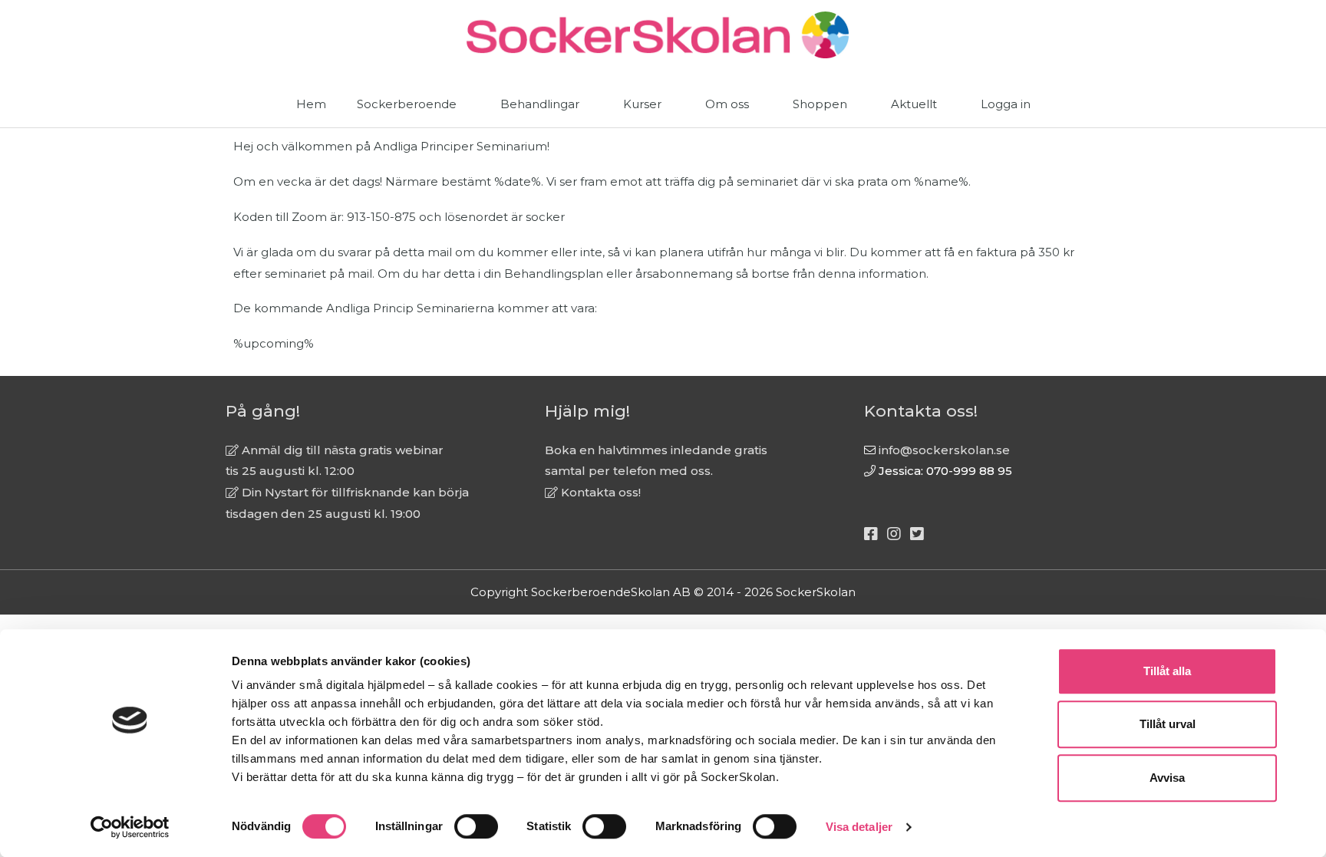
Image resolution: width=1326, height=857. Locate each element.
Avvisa (1167, 777)
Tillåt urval (1168, 724)
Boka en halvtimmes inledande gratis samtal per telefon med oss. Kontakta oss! (656, 471)
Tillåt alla (1167, 670)
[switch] (476, 826)
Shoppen (820, 104)
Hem (311, 104)
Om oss (727, 104)
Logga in (1006, 104)
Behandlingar (539, 104)
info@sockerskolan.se (944, 450)
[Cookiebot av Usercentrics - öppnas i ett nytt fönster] (130, 827)
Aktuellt (914, 104)
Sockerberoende (407, 104)
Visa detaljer (859, 826)
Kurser (642, 104)
